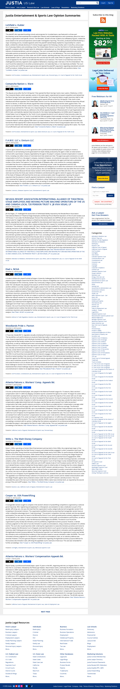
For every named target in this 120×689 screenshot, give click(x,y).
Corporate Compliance (98, 268)
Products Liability (96, 330)
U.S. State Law (38, 654)
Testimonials (91, 674)
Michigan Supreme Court (99, 319)
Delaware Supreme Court (25, 190)
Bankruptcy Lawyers (12, 629)
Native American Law (44, 132)
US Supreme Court (97, 462)
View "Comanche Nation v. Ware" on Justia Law (50, 127)
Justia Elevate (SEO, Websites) (97, 665)
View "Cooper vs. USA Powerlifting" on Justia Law (36, 543)
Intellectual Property (97, 301)
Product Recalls (65, 665)
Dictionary (90, 629)
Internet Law (95, 305)
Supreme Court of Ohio (98, 351)
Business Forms (65, 662)
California (36, 665)
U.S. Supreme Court (97, 417)
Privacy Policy (99, 686)
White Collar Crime (97, 469)
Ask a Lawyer (21, 7)
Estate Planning (38, 641)
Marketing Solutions (77, 7)
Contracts (14, 190)
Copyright (94, 266)
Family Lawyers (10, 643)
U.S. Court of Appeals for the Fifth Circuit (60, 374)
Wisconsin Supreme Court (99, 471)
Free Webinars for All (102, 96)
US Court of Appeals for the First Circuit (103, 436)
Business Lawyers (11, 632)
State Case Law (38, 662)
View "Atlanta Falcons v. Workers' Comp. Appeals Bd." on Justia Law (45, 425)
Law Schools (45, 7)
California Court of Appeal (99, 247)
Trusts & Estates (96, 362)
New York (36, 671)
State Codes (37, 659)
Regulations (9, 662)
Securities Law (96, 336)
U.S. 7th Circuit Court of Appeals (101, 364)
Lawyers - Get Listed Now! (103, 201)
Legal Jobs (63, 657)
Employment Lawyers (13, 638)
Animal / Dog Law (97, 238)
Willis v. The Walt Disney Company (24, 438)
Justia (10, 686)
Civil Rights (15, 548)
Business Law (32, 317)
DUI (34, 638)
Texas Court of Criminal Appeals (101, 358)
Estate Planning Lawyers (14, 641)
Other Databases (66, 654)
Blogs (89, 643)
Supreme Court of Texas (99, 354)
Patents (94, 327)
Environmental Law (97, 282)
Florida (35, 668)
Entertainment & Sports (98, 279)
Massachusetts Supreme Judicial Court (102, 316)
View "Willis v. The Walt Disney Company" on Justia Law (46, 482)
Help (80, 686)
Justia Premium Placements (96, 662)
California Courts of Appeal (19, 430)
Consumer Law (96, 262)
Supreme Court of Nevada (99, 347)
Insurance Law (96, 299)
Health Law (95, 293)
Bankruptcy (95, 244)
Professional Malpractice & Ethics (101, 332)
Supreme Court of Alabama (99, 338)
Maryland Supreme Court (99, 314)
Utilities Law (95, 463)
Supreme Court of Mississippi (100, 345)
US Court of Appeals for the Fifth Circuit (103, 434)
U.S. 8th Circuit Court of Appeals (101, 366)
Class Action (95, 255)
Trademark (95, 360)
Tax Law (94, 356)
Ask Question (103, 224)
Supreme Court (11, 665)
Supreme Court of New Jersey (100, 349)
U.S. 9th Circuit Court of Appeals (101, 367)
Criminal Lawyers (11, 635)
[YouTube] (16, 686)
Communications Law (98, 258)
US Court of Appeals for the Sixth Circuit (103, 452)
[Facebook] (19, 686)
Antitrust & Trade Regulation (20, 317)
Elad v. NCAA (12, 269)
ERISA (44, 258)
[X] (29, 686)
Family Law (36, 643)
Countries (63, 674)
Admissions (91, 632)
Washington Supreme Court (99, 467)
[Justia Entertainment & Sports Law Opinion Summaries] (14, 2)
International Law (97, 303)
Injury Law (95, 297)
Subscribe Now (103, 178)
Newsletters (65, 7)
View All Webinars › (103, 140)
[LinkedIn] (14, 686)
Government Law (97, 292)
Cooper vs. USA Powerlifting (20, 495)
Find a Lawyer (10, 7)
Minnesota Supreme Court (42, 548)
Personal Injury (53, 75)
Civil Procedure (16, 75)
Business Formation (66, 629)
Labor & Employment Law (54, 258)
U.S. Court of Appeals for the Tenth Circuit (70, 75)
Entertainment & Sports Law (40, 75)
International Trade (66, 641)
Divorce (35, 635)
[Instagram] (21, 686)
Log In (103, 3)
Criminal (35, 632)
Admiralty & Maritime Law (99, 236)
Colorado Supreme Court (99, 256)
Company (75, 686)
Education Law (96, 275)
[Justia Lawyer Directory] (32, 686)
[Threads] (24, 686)
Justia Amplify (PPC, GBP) (95, 668)
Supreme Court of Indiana (99, 343)
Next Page (45, 612)
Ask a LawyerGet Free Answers (100, 213)
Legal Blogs (64, 659)
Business (63, 627)
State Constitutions (39, 657)
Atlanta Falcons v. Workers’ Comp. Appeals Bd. (30, 382)
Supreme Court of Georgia (99, 340)
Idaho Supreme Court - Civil (99, 295)
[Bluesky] (27, 686)
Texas (35, 674)
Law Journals (91, 641)
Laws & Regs (55, 7)
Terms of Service (88, 686)
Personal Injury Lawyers (13, 646)
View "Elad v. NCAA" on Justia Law (22, 312)
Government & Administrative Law (101, 288)
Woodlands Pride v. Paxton (20, 325)
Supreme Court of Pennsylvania (101, 353)
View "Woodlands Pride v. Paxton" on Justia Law (55, 369)
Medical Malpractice (97, 317)
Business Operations (67, 632)
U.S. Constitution (11, 657)
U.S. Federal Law (12, 654)
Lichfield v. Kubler (15, 25)
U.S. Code (9, 659)
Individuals (37, 627)
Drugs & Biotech (96, 273)
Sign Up (110, 3)
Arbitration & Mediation (18, 258)
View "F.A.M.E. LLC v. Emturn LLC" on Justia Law (35, 186)
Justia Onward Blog (93, 671)
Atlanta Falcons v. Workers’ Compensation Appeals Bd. (35, 556)
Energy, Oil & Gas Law (98, 277)
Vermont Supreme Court (99, 465)
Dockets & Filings (11, 674)
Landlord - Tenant (97, 310)
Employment (64, 635)
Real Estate (63, 643)
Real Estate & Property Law (99, 334)
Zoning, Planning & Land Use (100, 473)
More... (8, 649)
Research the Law (33, 7)
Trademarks (64, 671)
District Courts (10, 671)
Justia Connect (58, 686)
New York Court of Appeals (99, 325)
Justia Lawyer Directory (95, 659)
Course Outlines (92, 638)
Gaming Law (95, 286)
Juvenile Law (95, 306)
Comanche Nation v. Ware (19, 83)
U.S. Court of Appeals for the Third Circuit (65, 317)
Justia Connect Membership (96, 657)
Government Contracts (98, 290)
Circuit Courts (10, 668)
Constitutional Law (26, 75)
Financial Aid (91, 635)
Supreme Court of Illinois (99, 341)
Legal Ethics (95, 312)
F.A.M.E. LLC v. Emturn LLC (20, 140)
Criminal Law (95, 269)
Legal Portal (67, 686)
